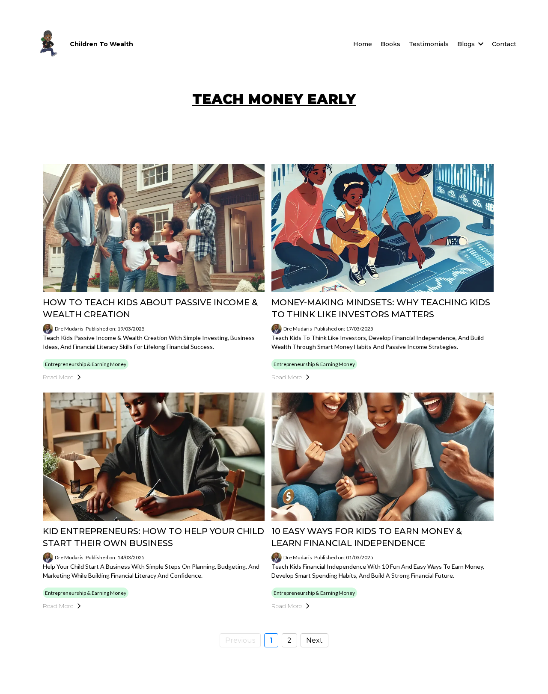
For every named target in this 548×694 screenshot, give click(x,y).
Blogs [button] (467, 44)
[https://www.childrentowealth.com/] (47, 44)
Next (314, 640)
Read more (58, 377)
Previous (240, 640)
